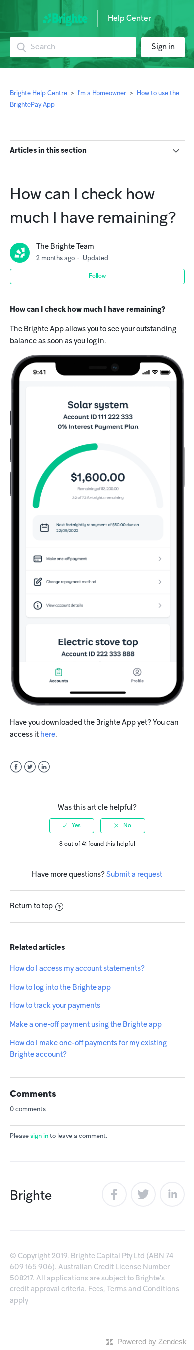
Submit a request (134, 874)
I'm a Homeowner (102, 94)
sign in (39, 1136)
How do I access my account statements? (77, 968)
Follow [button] (97, 276)
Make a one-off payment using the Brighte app (86, 1024)
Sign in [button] (163, 47)
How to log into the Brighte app (60, 987)
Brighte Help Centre (39, 94)
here (47, 734)
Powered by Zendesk (152, 1341)
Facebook (16, 767)
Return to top (31, 906)
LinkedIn (44, 767)
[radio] (71, 825)
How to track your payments (55, 1005)
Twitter (30, 767)
